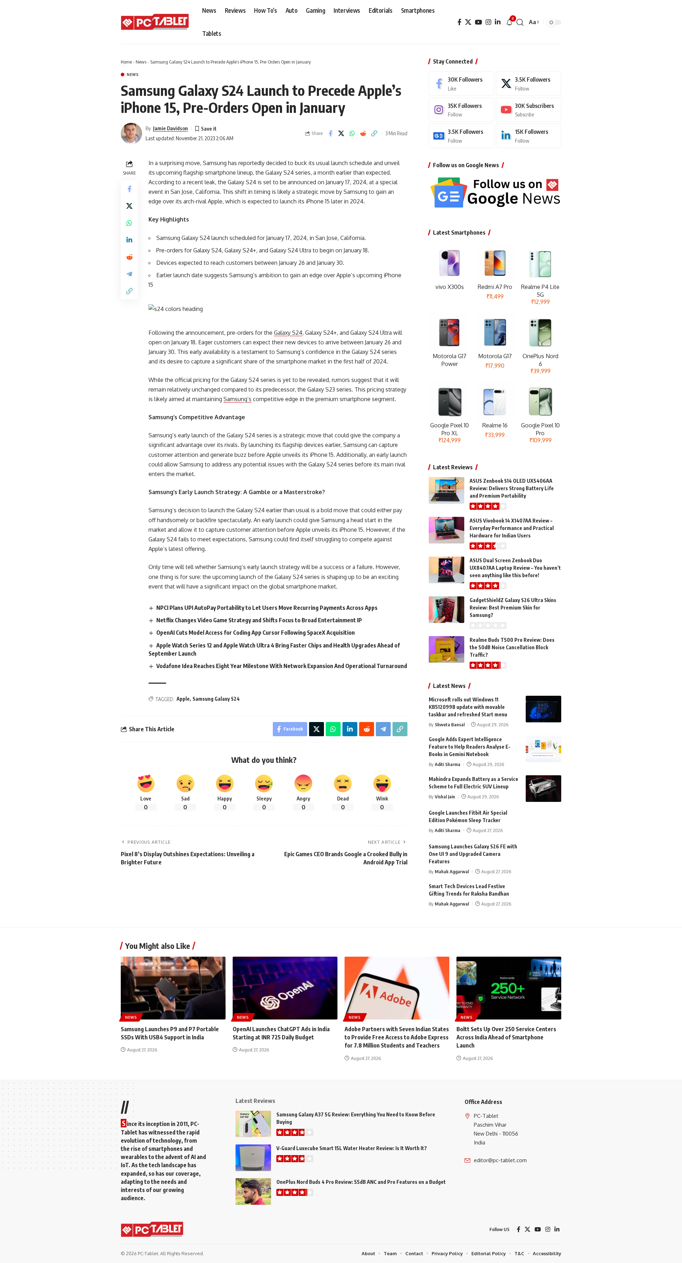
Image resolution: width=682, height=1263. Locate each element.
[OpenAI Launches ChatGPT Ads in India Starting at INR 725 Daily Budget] (285, 988)
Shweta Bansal (450, 724)
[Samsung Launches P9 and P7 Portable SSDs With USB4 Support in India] (173, 988)
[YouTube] (478, 22)
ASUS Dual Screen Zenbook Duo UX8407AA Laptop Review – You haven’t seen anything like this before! (515, 567)
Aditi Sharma (447, 764)
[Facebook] (459, 22)
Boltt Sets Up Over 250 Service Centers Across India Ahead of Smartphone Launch (506, 1037)
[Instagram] (488, 22)
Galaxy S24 (288, 332)
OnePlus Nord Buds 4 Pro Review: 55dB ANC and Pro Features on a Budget (361, 1182)
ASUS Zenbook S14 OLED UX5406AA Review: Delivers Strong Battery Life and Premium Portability (512, 488)
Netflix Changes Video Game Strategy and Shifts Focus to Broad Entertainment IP (259, 620)
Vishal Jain (445, 796)
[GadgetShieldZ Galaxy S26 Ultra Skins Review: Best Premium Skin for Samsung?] (446, 609)
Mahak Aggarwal (452, 871)
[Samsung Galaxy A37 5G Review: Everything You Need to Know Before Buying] (253, 1124)
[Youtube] (528, 110)
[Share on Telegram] (129, 274)
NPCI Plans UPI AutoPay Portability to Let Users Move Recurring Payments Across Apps (267, 607)
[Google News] (461, 136)
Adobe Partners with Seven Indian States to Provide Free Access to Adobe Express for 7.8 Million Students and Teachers (397, 1037)
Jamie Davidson (170, 128)
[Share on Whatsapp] (352, 133)
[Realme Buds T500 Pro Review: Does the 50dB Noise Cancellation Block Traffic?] (446, 649)
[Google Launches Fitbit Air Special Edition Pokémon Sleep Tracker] (543, 822)
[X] (468, 22)
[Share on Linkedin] (129, 239)
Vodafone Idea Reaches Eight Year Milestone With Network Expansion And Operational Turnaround (281, 665)
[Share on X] (341, 133)
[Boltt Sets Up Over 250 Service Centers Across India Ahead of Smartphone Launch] (508, 988)
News (141, 62)
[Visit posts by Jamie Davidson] (131, 133)
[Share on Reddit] (363, 133)
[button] (520, 22)
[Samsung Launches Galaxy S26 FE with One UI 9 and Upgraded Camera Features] (543, 856)
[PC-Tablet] (156, 22)
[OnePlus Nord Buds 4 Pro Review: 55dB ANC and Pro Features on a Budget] (253, 1191)
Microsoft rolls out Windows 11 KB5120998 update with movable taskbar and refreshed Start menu (468, 706)
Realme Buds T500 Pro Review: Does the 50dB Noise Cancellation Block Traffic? (512, 647)
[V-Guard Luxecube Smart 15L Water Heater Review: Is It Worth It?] (253, 1157)
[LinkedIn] (497, 22)
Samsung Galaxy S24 (216, 699)
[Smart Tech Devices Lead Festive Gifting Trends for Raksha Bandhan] (543, 895)
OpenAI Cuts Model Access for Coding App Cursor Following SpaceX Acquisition (255, 632)
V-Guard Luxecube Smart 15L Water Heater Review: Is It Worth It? (351, 1148)
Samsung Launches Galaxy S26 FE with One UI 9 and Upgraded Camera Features (473, 853)
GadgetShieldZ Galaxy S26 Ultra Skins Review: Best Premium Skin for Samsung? (513, 607)
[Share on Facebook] (330, 133)
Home (126, 62)
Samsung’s (237, 399)
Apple (183, 699)
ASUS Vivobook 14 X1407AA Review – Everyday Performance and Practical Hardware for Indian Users (512, 528)
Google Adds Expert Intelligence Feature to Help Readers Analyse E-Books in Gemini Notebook (469, 746)
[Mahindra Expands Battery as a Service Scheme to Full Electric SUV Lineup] (543, 788)
